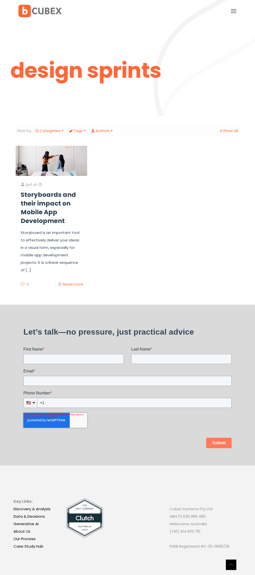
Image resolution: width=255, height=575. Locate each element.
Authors (102, 130)
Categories (50, 130)
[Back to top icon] (231, 565)
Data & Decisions (29, 516)
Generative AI (26, 523)
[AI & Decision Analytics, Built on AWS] (40, 11)
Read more (73, 284)
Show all (230, 130)
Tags (78, 130)
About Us (21, 531)
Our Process (24, 538)
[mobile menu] (233, 11)
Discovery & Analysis (32, 508)
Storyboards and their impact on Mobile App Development (48, 207)
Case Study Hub (28, 546)
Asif (28, 184)
